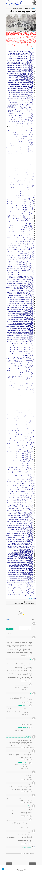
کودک (22, 603)
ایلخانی (27, 543)
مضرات (19, 603)
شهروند (23, 685)
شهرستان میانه (26, 32)
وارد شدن (8, 619)
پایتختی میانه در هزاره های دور (26, 847)
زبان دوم (25, 603)
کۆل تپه (32, 53)
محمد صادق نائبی (32, 31)
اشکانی (16, 77)
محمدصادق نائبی (33, 48)
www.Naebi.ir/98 (31, 598)
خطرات (29, 603)
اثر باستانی (32, 33)
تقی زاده (23, 764)
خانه (34, 8)
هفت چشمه (29, 577)
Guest (23, 728)
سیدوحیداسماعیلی (21, 820)
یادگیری (15, 603)
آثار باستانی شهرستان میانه (19, 43)
